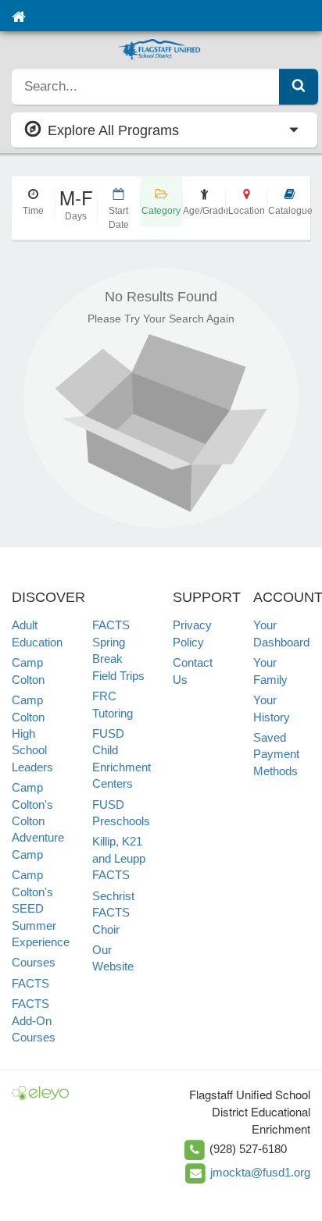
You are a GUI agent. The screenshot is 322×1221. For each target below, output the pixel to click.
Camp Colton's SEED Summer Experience (41, 908)
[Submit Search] (298, 87)
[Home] (18, 15)
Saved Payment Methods (276, 754)
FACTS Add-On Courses (33, 1020)
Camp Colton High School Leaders (32, 733)
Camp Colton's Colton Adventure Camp (38, 821)
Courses (33, 962)
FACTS (30, 983)
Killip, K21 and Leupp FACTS (118, 858)
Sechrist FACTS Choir (113, 912)
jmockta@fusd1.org (260, 1172)
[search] (146, 87)
